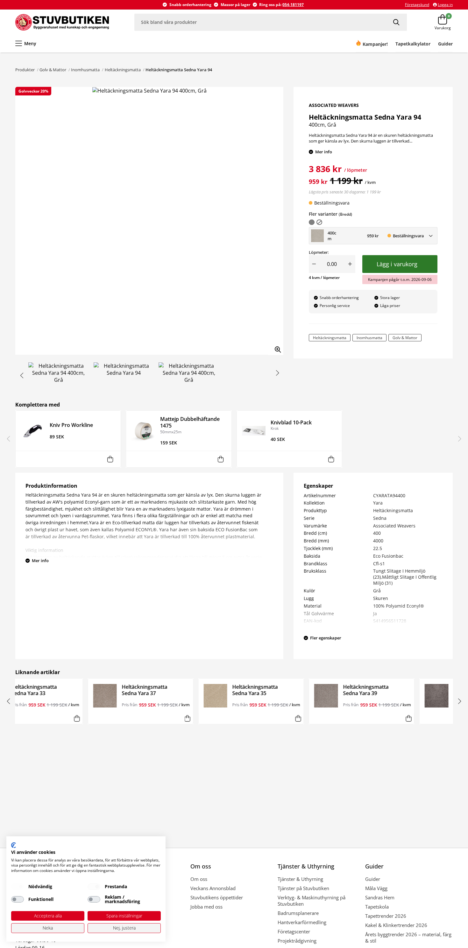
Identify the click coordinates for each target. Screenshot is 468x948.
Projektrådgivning (297, 941)
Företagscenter (294, 931)
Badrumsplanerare (298, 913)
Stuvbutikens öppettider (216, 897)
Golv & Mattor (52, 70)
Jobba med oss (206, 906)
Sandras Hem (379, 897)
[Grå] (312, 222)
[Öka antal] (350, 264)
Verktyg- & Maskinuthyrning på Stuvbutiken (311, 900)
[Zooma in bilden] (275, 347)
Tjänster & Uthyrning (300, 879)
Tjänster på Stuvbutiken (303, 888)
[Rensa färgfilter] (319, 222)
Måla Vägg (376, 888)
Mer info (323, 152)
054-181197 (293, 4)
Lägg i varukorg (399, 264)
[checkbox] (17, 886)
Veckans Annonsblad (213, 888)
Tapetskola (377, 906)
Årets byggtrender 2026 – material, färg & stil (408, 937)
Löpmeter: (319, 252)
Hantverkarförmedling (302, 922)
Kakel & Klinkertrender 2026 (396, 925)
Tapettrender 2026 (385, 916)
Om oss (198, 879)
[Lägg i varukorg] (110, 459)
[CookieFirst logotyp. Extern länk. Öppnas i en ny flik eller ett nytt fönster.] (13, 845)
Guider (372, 879)
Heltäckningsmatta (123, 70)
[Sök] (397, 22)
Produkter (25, 70)
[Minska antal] (314, 264)
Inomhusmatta (85, 70)
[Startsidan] (62, 22)
